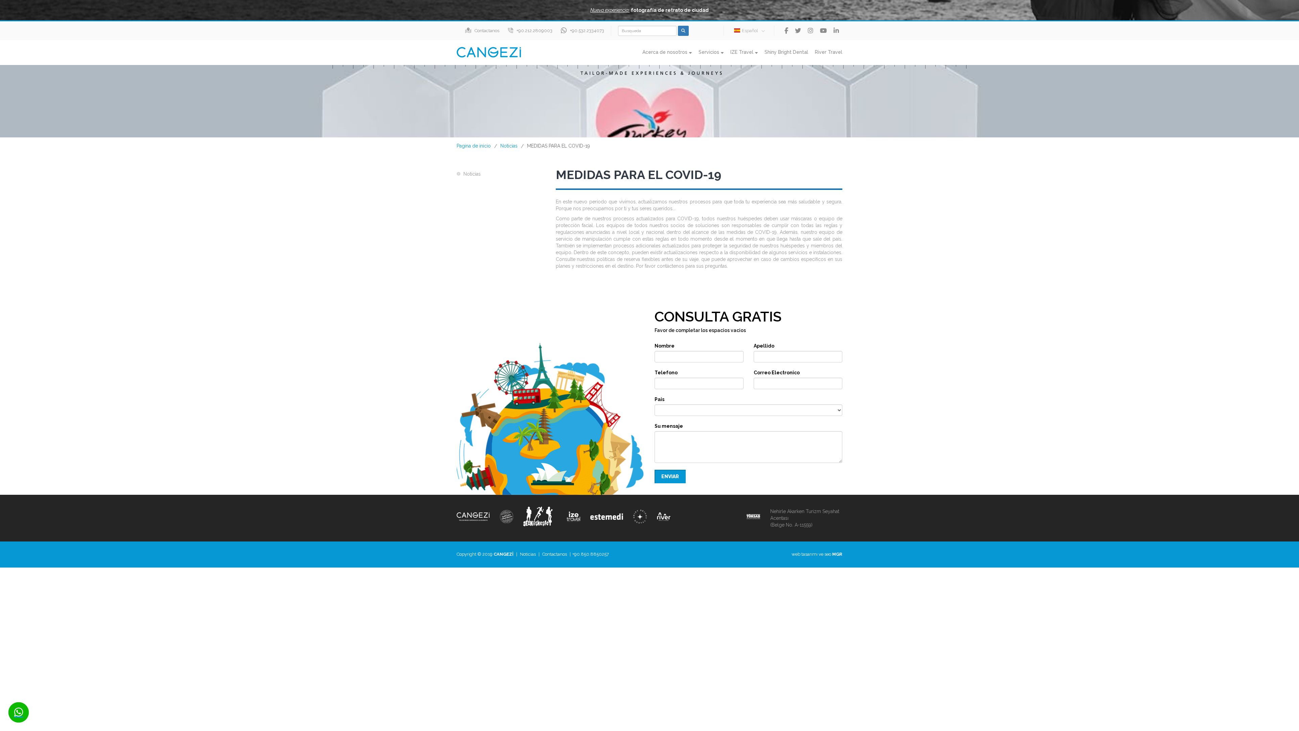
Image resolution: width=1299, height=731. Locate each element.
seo (827, 554)
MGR (837, 554)
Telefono (666, 372)
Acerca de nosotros (664, 52)
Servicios (709, 52)
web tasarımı (805, 554)
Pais (659, 399)
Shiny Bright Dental (786, 52)
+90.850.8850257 (590, 554)
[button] (649, 10)
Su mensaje (669, 426)
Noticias (509, 146)
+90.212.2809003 (534, 30)
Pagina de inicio (474, 146)
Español (750, 30)
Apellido (764, 346)
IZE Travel (741, 52)
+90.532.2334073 (587, 30)
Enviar (670, 476)
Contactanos (487, 30)
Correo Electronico (777, 372)
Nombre (665, 346)
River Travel (828, 52)
